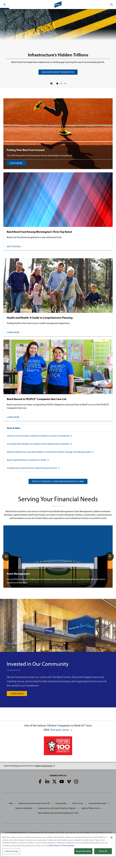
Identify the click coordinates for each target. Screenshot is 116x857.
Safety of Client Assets (90, 808)
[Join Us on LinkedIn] (47, 781)
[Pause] (51, 83)
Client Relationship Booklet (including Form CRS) (58, 813)
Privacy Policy (61, 803)
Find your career (60, 729)
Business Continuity (24, 808)
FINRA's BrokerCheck (43, 765)
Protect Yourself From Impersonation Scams (58, 481)
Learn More (17, 693)
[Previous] (6, 556)
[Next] (109, 556)
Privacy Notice (68, 845)
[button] (4, 4)
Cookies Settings (11, 851)
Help (11, 803)
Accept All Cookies (83, 851)
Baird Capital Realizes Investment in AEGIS (26, 459)
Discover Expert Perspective (58, 72)
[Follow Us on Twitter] (54, 781)
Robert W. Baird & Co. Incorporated (25, 832)
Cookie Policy (53, 845)
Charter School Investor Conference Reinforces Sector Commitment (38, 435)
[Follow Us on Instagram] (76, 781)
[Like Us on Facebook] (40, 781)
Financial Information (98, 803)
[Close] (111, 837)
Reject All (103, 851)
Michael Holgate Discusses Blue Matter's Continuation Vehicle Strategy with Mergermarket (49, 451)
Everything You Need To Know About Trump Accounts (32, 468)
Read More (16, 163)
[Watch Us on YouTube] (61, 781)
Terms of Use (77, 803)
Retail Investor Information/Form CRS (34, 803)
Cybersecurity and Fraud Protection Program (57, 808)
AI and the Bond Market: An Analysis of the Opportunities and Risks (38, 443)
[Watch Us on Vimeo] (68, 781)
